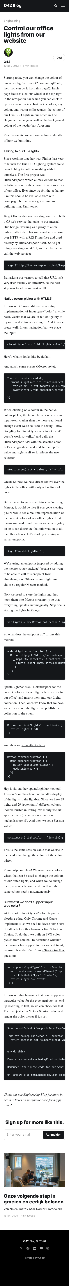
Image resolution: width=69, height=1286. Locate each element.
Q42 (7, 62)
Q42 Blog (12, 5)
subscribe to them (33, 745)
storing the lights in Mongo (22, 610)
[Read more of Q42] (8, 52)
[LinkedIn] (34, 1248)
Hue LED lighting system (39, 163)
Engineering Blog (35, 1094)
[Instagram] (47, 1248)
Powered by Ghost (34, 1257)
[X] (21, 1248)
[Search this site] (56, 6)
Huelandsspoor (13, 179)
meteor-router (18, 568)
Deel (59, 57)
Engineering (12, 21)
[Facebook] (27, 1248)
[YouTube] (41, 1248)
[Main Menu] (63, 6)
